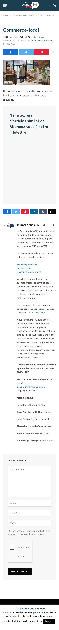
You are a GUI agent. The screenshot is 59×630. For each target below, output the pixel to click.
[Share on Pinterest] (41, 52)
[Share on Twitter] (26, 52)
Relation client (24, 268)
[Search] (50, 5)
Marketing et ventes (27, 264)
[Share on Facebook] (10, 52)
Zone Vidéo (39, 312)
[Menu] (5, 5)
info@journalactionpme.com (31, 387)
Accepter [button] (49, 621)
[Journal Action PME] (29, 5)
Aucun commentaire (44, 40)
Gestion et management (29, 272)
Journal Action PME (21, 37)
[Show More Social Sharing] (53, 52)
